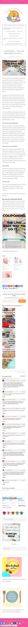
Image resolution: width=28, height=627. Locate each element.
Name (3, 500)
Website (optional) (21, 500)
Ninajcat (6, 391)
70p (16, 408)
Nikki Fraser (7, 461)
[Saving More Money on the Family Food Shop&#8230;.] (7, 274)
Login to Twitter (19, 498)
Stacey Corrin (21, 620)
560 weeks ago (17, 380)
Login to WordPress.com (13, 498)
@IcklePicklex (8, 433)
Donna (6, 470)
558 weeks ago (10, 470)
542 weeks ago (14, 480)
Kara (5, 441)
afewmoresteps (9, 380)
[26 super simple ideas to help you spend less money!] (18, 260)
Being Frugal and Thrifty (12, 370)
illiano (17, 251)
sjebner (7, 399)
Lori (5, 450)
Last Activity (16, 378)
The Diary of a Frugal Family (14, 14)
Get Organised (19, 370)
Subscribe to (4, 505)
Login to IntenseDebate (5, 498)
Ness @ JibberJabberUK (10, 424)
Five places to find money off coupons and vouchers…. (6, 266)
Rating (11, 378)
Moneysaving (23, 372)
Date (7, 378)
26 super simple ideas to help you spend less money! (18, 266)
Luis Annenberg (8, 480)
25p (9, 399)
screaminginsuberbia (10, 408)
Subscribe (22, 301)
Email (11, 500)
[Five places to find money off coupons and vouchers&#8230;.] (7, 260)
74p (14, 380)
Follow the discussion (24, 376)
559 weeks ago (9, 441)
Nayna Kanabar (8, 416)
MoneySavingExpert (12, 155)
